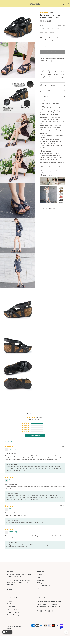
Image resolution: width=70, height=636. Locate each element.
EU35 (42, 28)
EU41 (52, 32)
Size (52, 25)
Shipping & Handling (49, 85)
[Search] (63, 4)
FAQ (38, 588)
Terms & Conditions (13, 609)
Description (46, 96)
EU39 (42, 32)
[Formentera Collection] (52, 187)
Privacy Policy (11, 606)
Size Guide (61, 25)
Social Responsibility (43, 585)
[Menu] (3, 4)
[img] (9, 446)
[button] (44, 12)
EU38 (57, 28)
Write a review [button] (35, 435)
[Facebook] (37, 611)
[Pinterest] (49, 611)
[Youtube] (41, 611)
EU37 (52, 28)
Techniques (40, 580)
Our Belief (40, 574)
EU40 (47, 32)
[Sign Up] (32, 590)
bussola (13, 626)
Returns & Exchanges (49, 91)
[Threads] (52, 611)
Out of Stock (52, 51)
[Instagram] (45, 611)
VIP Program (40, 583)
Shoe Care (10, 601)
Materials (39, 577)
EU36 (47, 28)
